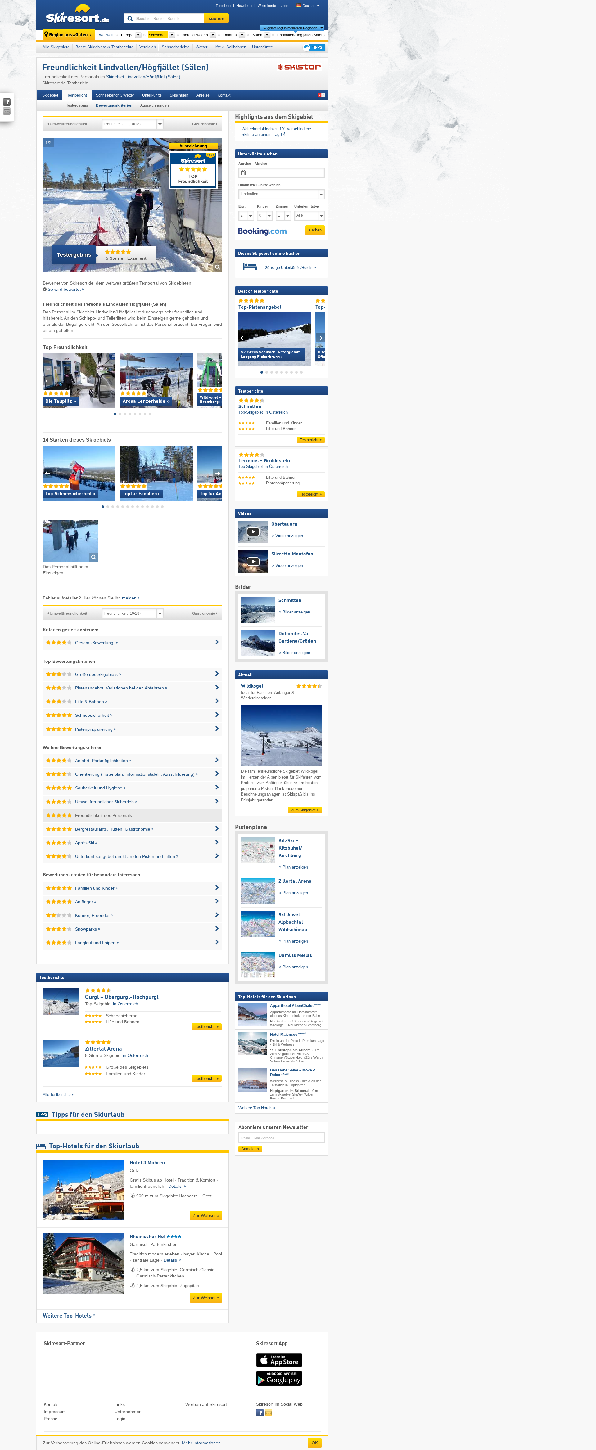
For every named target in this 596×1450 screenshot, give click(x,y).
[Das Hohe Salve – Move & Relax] (252, 1080)
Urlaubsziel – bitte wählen (259, 185)
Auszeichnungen (154, 105)
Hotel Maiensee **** (288, 1034)
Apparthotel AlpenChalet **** (295, 1005)
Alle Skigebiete (56, 47)
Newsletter (245, 5)
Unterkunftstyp (306, 206)
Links (120, 1404)
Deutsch (309, 5)
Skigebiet (50, 95)
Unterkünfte (262, 47)
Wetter (201, 47)
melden (129, 597)
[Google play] (279, 1384)
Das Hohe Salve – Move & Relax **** (293, 1072)
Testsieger (224, 5)
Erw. (242, 206)
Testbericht (77, 95)
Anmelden (250, 1149)
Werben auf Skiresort (206, 1404)
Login (120, 1418)
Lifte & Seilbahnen (229, 47)
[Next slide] (217, 380)
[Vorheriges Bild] (242, 337)
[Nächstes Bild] (320, 337)
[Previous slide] (47, 380)
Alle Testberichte (57, 1095)
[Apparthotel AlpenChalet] (252, 1014)
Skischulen (179, 95)
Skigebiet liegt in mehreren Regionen (290, 28)
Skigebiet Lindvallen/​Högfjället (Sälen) (143, 76)
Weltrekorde (267, 5)
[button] (262, 231)
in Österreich (125, 1003)
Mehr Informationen (201, 1442)
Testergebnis (77, 105)
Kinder (262, 206)
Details (175, 1186)
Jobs (284, 5)
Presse (50, 1418)
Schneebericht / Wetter (115, 95)
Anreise (203, 95)
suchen (315, 230)
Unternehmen (128, 1411)
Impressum (55, 1411)
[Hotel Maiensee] (252, 1043)
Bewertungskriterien (114, 105)
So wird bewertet (64, 289)
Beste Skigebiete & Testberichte (104, 47)
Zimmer (282, 206)
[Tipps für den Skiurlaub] (313, 47)
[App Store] (279, 1367)
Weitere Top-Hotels (67, 1316)
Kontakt (224, 95)
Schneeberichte (176, 47)
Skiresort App (272, 1343)
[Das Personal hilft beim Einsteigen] (70, 542)
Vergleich (147, 47)
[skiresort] (77, 14)
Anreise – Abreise (252, 163)
